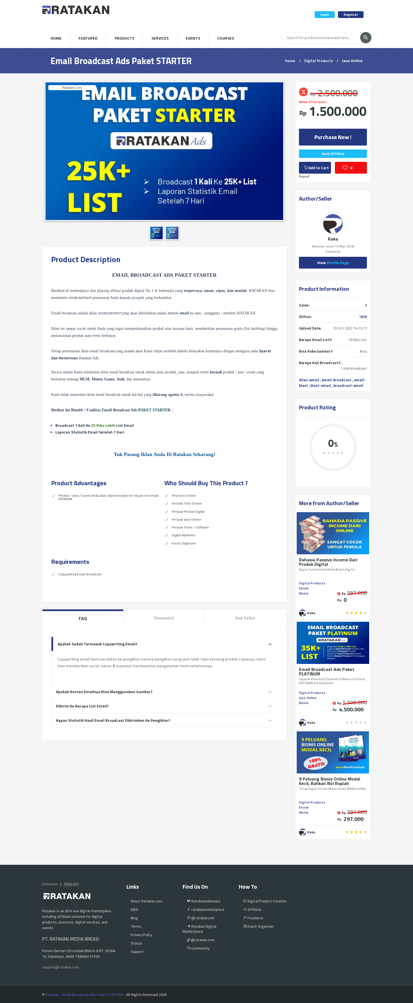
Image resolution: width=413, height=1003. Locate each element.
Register (351, 14)
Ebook (303, 588)
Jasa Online (352, 60)
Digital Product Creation (267, 901)
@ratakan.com (202, 940)
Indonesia (50, 884)
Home (56, 38)
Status (136, 943)
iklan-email (309, 380)
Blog (134, 918)
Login (324, 14)
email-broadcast (336, 380)
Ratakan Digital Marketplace (199, 928)
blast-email (320, 385)
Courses (225, 38)
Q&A (134, 909)
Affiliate (254, 909)
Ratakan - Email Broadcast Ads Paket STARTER (84, 994)
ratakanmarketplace (207, 909)
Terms (136, 926)
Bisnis (303, 593)
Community (200, 948)
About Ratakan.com (146, 901)
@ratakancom (202, 918)
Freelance (255, 918)
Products (124, 38)
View (333, 263)
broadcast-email (348, 385)
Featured (88, 38)
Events (193, 38)
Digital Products (318, 60)
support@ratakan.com (60, 967)
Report (304, 176)
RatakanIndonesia (205, 901)
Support (137, 951)
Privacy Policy (141, 935)
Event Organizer (260, 926)
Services (160, 38)
